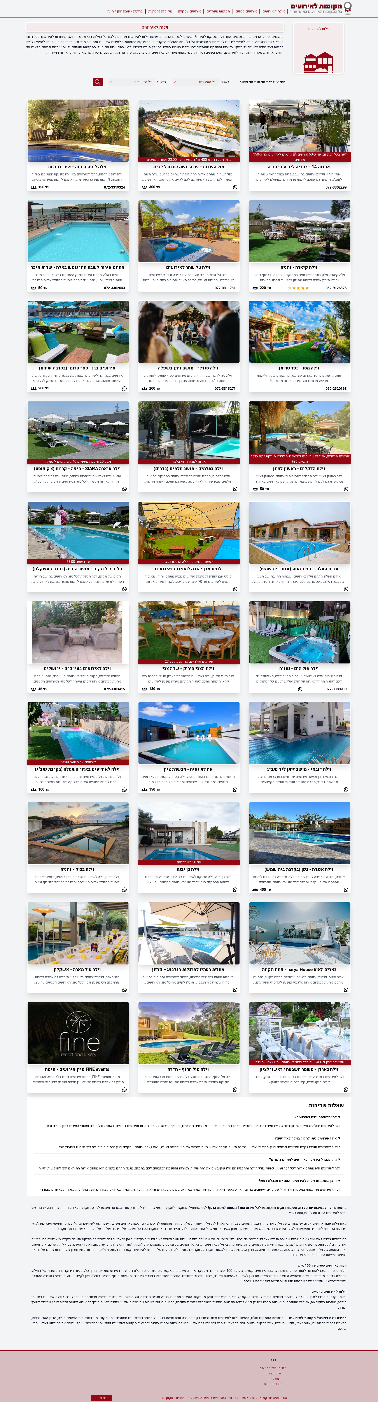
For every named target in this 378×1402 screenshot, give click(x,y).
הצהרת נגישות (273, 1384)
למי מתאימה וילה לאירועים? (315, 1117)
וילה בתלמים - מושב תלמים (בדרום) (188, 469)
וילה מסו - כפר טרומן (299, 368)
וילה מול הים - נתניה (299, 668)
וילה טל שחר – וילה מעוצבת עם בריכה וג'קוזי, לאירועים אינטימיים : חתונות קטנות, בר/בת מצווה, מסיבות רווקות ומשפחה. (188, 277)
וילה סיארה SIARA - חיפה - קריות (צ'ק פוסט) (77, 469)
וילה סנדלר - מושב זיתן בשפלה (188, 368)
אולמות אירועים (273, 11)
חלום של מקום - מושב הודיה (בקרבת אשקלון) (77, 569)
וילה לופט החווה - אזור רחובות (77, 167)
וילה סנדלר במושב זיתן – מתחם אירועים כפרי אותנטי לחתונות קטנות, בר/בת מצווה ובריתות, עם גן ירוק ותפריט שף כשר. (188, 378)
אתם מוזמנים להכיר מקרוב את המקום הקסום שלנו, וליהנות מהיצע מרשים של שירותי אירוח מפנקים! (299, 378)
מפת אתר (273, 1378)
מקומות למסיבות (160, 11)
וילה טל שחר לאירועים (188, 267)
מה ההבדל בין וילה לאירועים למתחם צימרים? (303, 1159)
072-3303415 (114, 689)
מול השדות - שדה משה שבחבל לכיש (188, 167)
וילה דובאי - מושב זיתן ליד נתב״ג (299, 769)
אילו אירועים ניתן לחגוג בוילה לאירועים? (306, 1138)
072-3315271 (225, 388)
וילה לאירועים (214, 1244)
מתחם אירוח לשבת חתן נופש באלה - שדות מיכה (77, 267)
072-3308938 (336, 689)
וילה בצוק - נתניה (77, 869)
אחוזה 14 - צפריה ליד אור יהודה (299, 167)
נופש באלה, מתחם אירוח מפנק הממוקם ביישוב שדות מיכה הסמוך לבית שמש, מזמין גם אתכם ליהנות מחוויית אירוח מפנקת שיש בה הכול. (77, 277)
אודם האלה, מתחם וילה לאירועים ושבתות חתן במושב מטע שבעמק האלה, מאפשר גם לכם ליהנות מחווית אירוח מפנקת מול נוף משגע (299, 579)
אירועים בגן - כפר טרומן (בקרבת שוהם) (77, 368)
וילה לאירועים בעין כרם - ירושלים (77, 668)
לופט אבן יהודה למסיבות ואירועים (188, 569)
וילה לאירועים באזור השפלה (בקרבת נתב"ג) (77, 769)
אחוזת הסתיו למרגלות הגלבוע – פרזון (188, 969)
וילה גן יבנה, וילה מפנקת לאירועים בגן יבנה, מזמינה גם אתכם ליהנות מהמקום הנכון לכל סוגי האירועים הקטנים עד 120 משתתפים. (188, 879)
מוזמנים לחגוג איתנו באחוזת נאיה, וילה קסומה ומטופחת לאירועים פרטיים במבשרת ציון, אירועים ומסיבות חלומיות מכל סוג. (188, 779)
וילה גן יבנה (188, 869)
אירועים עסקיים (189, 11)
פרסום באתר (273, 1373)
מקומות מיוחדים (218, 11)
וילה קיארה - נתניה (299, 267)
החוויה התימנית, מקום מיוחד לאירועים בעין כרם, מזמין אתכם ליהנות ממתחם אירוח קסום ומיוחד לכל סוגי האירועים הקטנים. (77, 679)
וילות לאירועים (336, 1213)
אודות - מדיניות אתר (273, 1368)
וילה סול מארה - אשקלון (77, 969)
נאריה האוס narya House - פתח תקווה (299, 969)
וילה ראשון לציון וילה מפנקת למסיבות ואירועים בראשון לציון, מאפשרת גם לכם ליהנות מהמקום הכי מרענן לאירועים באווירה (299, 479)
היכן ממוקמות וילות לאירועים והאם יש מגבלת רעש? (297, 1180)
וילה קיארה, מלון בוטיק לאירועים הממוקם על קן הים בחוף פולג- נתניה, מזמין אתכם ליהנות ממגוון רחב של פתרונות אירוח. (299, 277)
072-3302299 (336, 187)
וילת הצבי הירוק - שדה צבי (188, 668)
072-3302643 (114, 288)
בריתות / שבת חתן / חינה (125, 11)
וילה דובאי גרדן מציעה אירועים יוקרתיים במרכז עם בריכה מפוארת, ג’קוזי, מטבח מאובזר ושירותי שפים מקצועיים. (299, 779)
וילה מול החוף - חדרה (188, 1069)
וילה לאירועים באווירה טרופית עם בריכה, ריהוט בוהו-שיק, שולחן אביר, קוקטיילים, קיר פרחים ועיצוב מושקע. (299, 1079)
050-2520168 (336, 388)
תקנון (169, 1398)
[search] (98, 82)
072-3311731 (225, 288)
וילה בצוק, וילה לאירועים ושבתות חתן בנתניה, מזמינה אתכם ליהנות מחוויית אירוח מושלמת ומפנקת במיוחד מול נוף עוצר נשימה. (77, 879)
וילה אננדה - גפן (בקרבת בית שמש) (298, 869)
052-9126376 (336, 288)
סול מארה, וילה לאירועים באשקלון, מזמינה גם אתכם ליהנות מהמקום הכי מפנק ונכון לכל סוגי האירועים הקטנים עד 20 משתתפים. (77, 980)
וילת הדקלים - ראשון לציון (299, 469)
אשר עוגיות (101, 1398)
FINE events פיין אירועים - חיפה (77, 1069)
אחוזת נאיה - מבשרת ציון (188, 769)
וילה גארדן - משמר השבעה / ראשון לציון (298, 1069)
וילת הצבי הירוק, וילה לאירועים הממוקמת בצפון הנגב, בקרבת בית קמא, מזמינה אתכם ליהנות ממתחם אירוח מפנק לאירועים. (188, 679)
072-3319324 (114, 187)
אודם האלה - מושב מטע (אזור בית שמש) (299, 569)
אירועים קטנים (246, 11)
